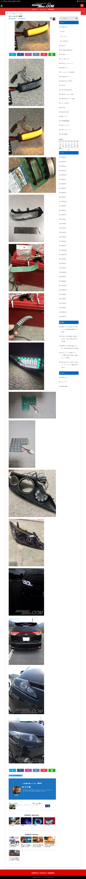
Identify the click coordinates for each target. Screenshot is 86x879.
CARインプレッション (66, 129)
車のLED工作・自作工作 (66, 81)
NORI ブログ (35, 9)
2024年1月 (63, 232)
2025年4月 (63, 183)
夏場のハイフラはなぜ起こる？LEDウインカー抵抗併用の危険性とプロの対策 (69, 329)
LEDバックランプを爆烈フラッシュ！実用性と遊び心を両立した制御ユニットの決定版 (69, 355)
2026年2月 (63, 170)
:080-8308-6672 (81, 1)
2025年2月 (63, 192)
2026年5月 (63, 157)
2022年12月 (64, 250)
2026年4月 (63, 161)
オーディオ (65, 36)
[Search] (76, 18)
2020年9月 (63, 276)
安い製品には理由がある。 (67, 50)
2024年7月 (63, 214)
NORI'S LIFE (64, 27)
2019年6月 (63, 294)
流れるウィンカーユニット (67, 63)
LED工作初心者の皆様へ (66, 89)
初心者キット (64, 54)
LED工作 (63, 85)
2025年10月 (64, 175)
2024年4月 (63, 223)
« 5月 (68, 149)
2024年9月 (63, 205)
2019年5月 (63, 298)
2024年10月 (64, 201)
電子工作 (63, 107)
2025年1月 (63, 197)
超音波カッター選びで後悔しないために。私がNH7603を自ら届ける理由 (69, 347)
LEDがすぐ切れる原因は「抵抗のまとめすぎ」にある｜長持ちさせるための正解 (69, 339)
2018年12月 (64, 312)
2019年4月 (63, 303)
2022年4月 (63, 263)
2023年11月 (64, 236)
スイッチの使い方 (65, 103)
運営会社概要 (51, 9)
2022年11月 (64, 254)
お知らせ (63, 45)
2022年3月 (63, 267)
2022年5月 (63, 259)
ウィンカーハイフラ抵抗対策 (67, 72)
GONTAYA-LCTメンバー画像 (15, 775)
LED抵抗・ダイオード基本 (67, 94)
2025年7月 (63, 179)
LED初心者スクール (65, 76)
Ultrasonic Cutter (65, 112)
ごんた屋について (65, 58)
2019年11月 (64, 285)
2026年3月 (63, 166)
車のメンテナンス (65, 125)
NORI (51, 18)
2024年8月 (63, 210)
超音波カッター (64, 67)
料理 (63, 31)
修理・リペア (64, 116)
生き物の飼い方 (66, 41)
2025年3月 (63, 188)
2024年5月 (63, 219)
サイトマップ (43, 9)
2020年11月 (64, 272)
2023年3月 (63, 245)
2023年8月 (63, 241)
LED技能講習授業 (65, 120)
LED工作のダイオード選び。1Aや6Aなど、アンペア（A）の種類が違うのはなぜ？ (69, 365)
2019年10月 (64, 290)
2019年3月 (63, 307)
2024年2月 (63, 228)
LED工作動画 (64, 134)
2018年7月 (63, 316)
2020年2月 (63, 281)
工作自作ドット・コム (40, 877)
